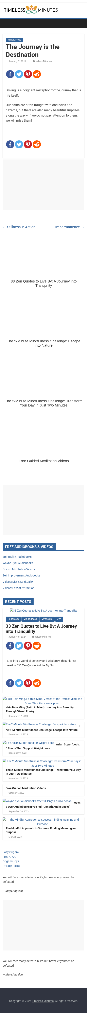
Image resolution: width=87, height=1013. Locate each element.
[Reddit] (37, 74)
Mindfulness (14, 39)
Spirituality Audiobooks (17, 556)
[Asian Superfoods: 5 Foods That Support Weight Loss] (28, 742)
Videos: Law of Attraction (18, 588)
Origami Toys (11, 861)
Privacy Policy (11, 865)
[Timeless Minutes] (7, 23)
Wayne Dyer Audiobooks (18, 563)
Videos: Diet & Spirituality (18, 581)
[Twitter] (19, 74)
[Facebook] (10, 74)
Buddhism (13, 619)
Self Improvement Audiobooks (21, 575)
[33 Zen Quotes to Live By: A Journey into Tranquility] (43, 610)
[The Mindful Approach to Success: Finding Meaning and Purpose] (42, 819)
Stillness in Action (19, 227)
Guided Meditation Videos (19, 569)
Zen (59, 619)
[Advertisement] (43, 184)
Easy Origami (11, 852)
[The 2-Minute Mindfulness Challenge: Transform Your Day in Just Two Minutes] (42, 761)
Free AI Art (9, 856)
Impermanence (69, 227)
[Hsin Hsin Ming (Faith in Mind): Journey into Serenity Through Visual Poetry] (42, 698)
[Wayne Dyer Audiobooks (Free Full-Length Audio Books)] (37, 801)
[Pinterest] (28, 74)
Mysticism (47, 619)
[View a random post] (80, 23)
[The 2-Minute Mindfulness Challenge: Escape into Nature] (39, 724)
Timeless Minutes (42, 61)
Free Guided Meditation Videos (26, 788)
